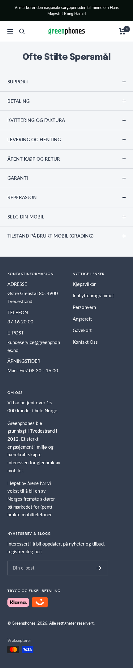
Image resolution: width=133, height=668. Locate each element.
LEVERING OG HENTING (34, 139)
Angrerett (82, 319)
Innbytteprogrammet (93, 295)
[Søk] (22, 31)
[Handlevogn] (122, 31)
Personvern (84, 307)
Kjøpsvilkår (84, 284)
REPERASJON (22, 197)
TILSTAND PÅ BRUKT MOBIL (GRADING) (50, 235)
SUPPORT (17, 81)
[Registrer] (99, 568)
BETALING (18, 101)
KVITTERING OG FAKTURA (36, 120)
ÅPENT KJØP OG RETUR (33, 159)
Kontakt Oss (85, 342)
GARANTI (17, 178)
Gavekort (82, 330)
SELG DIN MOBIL (25, 216)
